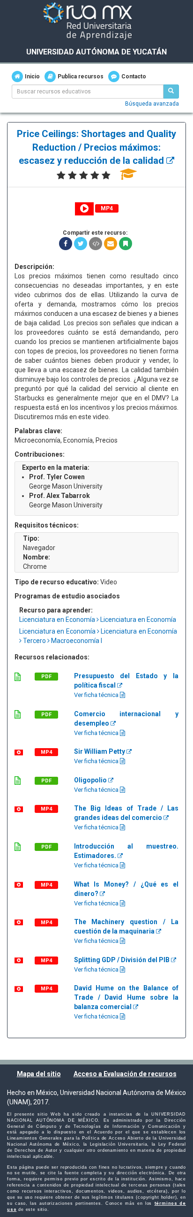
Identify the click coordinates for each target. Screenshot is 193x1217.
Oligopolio (91, 780)
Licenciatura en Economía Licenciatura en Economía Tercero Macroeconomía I (98, 636)
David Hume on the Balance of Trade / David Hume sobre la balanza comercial (126, 997)
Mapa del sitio (39, 1074)
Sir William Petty (100, 751)
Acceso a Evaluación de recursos (125, 1074)
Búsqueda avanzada (152, 103)
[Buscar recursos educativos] (171, 91)
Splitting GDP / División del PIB (122, 960)
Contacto (133, 76)
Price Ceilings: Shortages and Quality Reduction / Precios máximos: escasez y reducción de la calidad (96, 147)
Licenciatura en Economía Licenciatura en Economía (97, 619)
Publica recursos (81, 76)
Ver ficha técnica (97, 694)
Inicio (32, 76)
